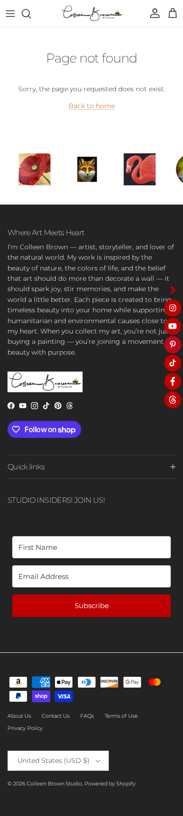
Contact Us (55, 716)
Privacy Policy (25, 728)
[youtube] (172, 326)
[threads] (172, 399)
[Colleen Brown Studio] (91, 13)
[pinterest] (172, 344)
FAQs (87, 716)
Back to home (92, 106)
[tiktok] (172, 363)
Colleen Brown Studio (54, 783)
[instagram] (172, 308)
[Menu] (10, 13)
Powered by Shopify (110, 783)
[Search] (31, 13)
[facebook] (172, 381)
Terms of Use (121, 716)
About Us (19, 716)
